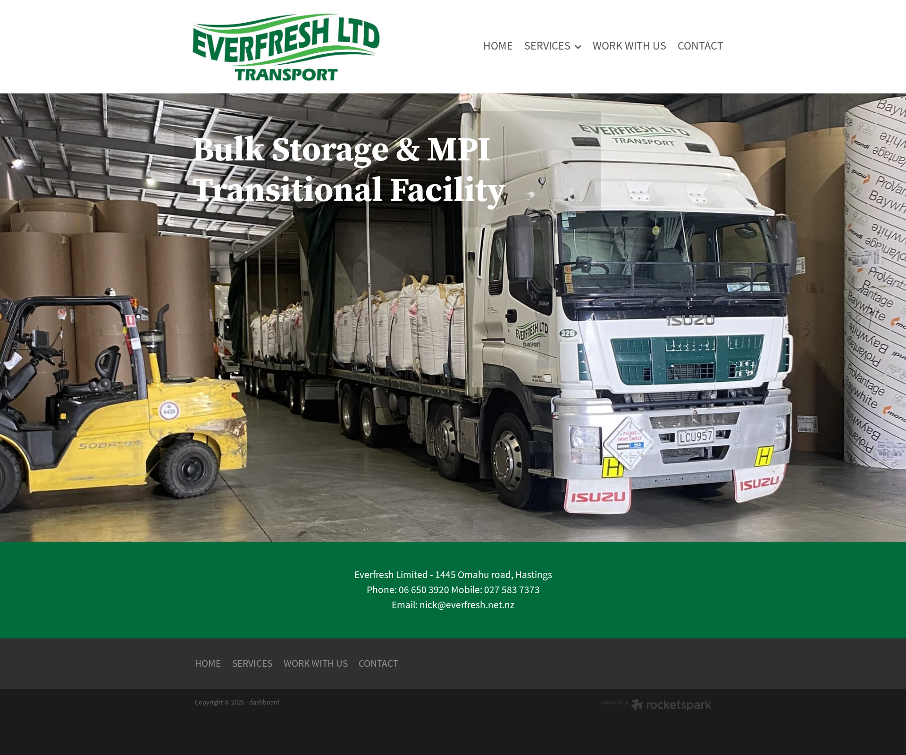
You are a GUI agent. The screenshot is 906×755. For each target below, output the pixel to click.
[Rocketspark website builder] (655, 705)
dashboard (264, 702)
